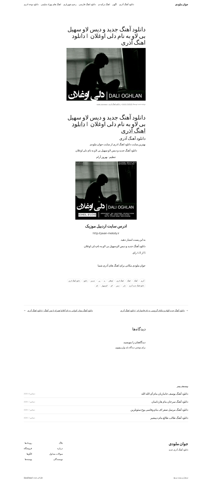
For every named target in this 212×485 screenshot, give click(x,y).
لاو (112, 285)
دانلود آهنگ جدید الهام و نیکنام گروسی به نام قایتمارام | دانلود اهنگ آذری (152, 310)
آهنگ (135, 281)
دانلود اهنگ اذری (114, 104)
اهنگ (129, 281)
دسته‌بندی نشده (102, 104)
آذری (142, 281)
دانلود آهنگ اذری (74, 281)
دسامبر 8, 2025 (29, 393)
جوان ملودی (181, 4)
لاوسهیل (104, 285)
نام (97, 285)
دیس (117, 285)
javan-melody (127, 104)
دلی (124, 285)
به (104, 281)
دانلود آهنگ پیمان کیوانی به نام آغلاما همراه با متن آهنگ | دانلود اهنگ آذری (60, 310)
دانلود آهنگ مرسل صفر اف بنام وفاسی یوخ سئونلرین (159, 409)
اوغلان (111, 281)
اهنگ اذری (120, 281)
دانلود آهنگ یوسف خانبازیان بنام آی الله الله (164, 393)
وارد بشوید (120, 347)
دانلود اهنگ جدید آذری (136, 285)
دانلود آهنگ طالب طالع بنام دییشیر (169, 417)
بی (99, 281)
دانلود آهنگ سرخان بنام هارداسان (170, 401)
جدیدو (93, 281)
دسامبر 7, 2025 (29, 402)
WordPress (28, 477)
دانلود (85, 281)
